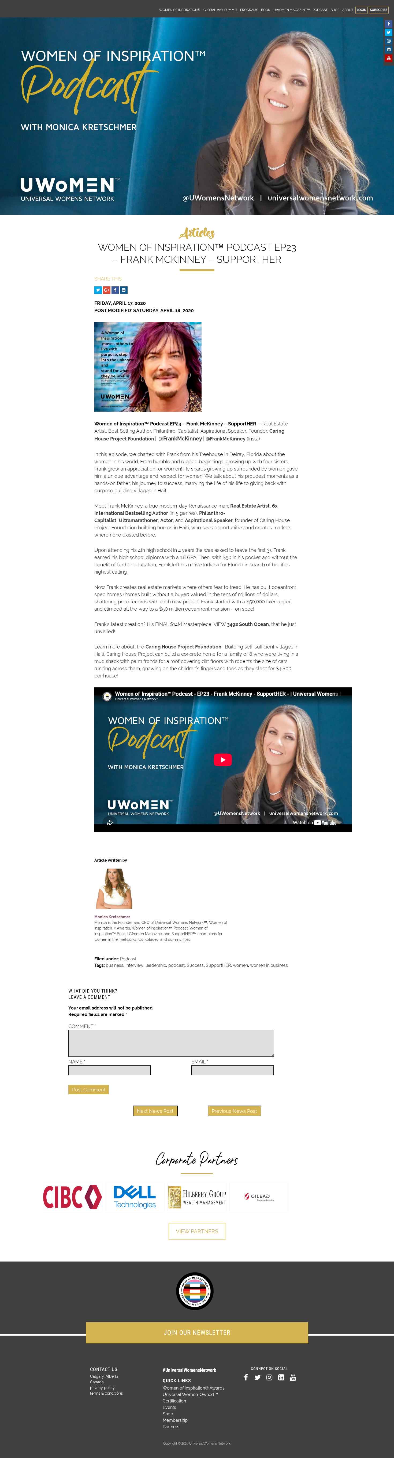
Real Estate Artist (250, 506)
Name (77, 1062)
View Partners (197, 1231)
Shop (335, 10)
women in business (269, 965)
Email (200, 1062)
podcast (176, 965)
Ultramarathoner (138, 520)
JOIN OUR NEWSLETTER (197, 1332)
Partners (171, 1426)
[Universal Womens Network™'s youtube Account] (388, 58)
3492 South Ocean (248, 624)
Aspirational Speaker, (209, 520)
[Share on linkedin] (124, 290)
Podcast (320, 10)
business (114, 965)
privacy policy (102, 1388)
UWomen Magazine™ (291, 10)
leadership (156, 965)
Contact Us (103, 1369)
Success (195, 965)
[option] (72, 1197)
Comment (82, 1026)
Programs (249, 10)
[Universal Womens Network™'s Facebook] (388, 24)
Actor (166, 520)
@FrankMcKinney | (182, 438)
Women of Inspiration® (179, 10)
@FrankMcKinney (226, 439)
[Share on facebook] (115, 290)
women (240, 965)
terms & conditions (106, 1393)
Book (265, 10)
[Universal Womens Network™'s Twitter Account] (388, 32)
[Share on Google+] (106, 290)
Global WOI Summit (220, 10)
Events (169, 1407)
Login (361, 10)
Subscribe (378, 10)
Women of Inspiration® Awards (194, 1388)
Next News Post (155, 1111)
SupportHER (218, 965)
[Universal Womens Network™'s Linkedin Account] (388, 49)
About (347, 10)
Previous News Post (234, 1111)
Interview (134, 965)
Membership (175, 1420)
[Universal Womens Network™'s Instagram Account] (388, 41)
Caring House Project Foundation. (185, 647)
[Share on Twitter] (98, 290)
